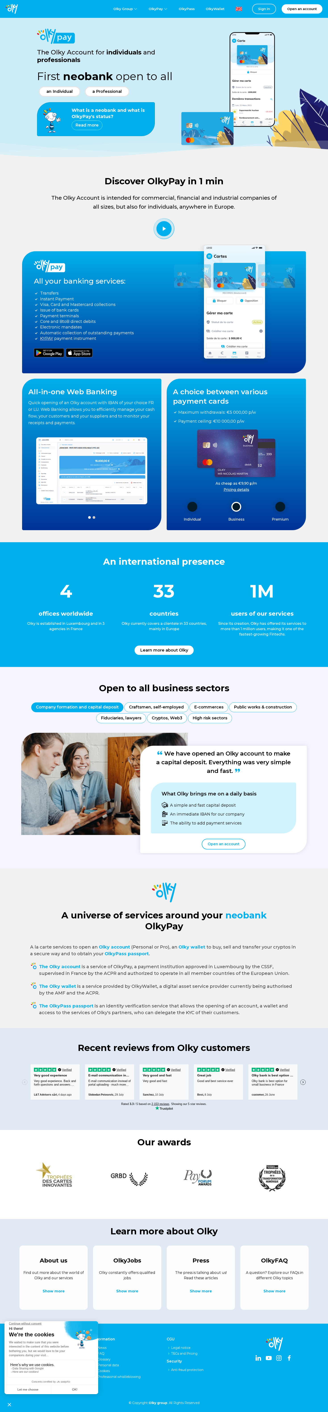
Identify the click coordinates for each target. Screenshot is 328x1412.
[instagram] (279, 1358)
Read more (87, 125)
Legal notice (181, 1347)
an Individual (59, 91)
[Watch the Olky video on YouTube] (164, 228)
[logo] (12, 9)
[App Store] (79, 352)
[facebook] (289, 1358)
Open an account (223, 844)
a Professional (107, 91)
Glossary (104, 1359)
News (102, 1347)
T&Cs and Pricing (184, 1353)
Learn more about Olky (164, 650)
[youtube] (269, 1358)
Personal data (108, 1365)
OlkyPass (187, 9)
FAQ (101, 1353)
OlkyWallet (215, 9)
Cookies (104, 1371)
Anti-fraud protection (187, 1369)
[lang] (235, 8)
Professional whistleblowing (119, 1376)
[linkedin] (258, 1358)
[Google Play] (49, 352)
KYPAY (46, 338)
